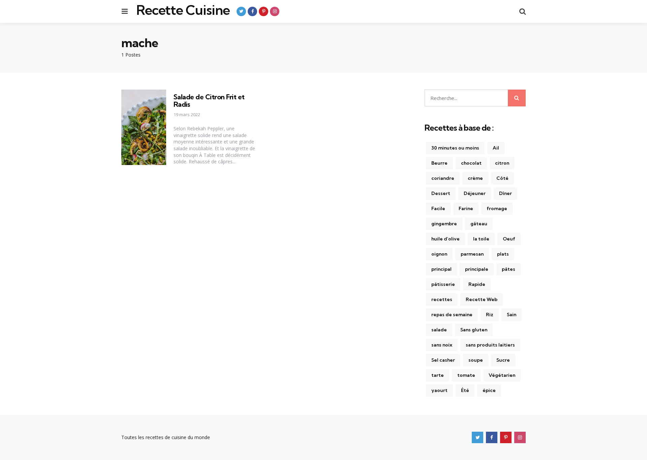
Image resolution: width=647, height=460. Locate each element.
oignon (439, 254)
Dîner (505, 193)
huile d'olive (445, 239)
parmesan (472, 254)
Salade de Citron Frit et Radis (209, 100)
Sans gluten (473, 330)
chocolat (471, 163)
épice (489, 390)
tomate (466, 375)
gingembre (444, 224)
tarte (437, 375)
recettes (441, 299)
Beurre (439, 163)
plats (503, 254)
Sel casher (443, 360)
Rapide (476, 284)
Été (465, 390)
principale (476, 269)
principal (441, 269)
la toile (481, 239)
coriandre (442, 178)
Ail (496, 148)
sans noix (441, 345)
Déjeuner (475, 193)
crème (475, 178)
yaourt (439, 390)
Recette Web (481, 299)
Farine (466, 208)
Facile (438, 208)
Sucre (503, 360)
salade (439, 330)
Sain (511, 314)
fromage (497, 208)
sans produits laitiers (490, 345)
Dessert (440, 193)
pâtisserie (443, 284)
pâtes (508, 269)
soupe (475, 360)
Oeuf (509, 239)
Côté (502, 178)
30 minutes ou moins (455, 148)
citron (502, 163)
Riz (489, 314)
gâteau (478, 224)
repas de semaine (451, 314)
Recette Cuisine (183, 10)
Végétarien (502, 375)
